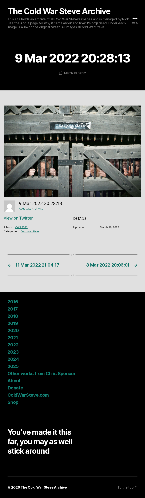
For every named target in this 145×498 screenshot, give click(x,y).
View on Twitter (18, 218)
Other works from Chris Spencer (42, 373)
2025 (13, 366)
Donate (15, 388)
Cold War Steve (30, 231)
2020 (13, 330)
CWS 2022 (21, 227)
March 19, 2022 (75, 73)
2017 (13, 309)
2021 (13, 337)
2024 (13, 359)
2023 (13, 352)
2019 (13, 323)
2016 (13, 302)
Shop (13, 402)
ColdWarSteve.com (28, 395)
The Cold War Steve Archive (59, 11)
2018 (13, 316)
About (14, 380)
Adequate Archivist (31, 208)
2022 (13, 345)
